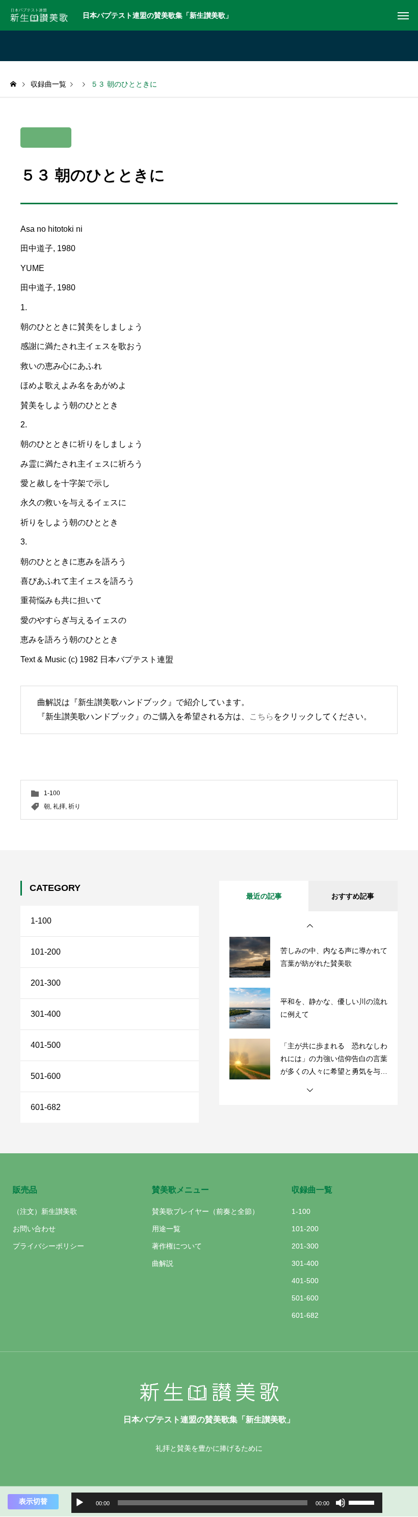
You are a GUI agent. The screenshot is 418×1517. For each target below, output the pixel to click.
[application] (226, 1503)
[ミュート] (340, 1503)
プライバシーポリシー (48, 1246)
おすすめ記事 (352, 896)
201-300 (46, 983)
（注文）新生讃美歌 (45, 1211)
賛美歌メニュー (180, 1189)
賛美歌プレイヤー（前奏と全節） (205, 1211)
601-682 (46, 1107)
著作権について (177, 1246)
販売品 (25, 1189)
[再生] (79, 1503)
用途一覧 (166, 1229)
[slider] (363, 1502)
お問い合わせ (34, 1229)
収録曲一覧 (312, 1189)
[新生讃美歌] (42, 15)
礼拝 (59, 806)
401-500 (46, 1045)
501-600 (46, 1076)
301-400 (46, 1014)
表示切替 (33, 1501)
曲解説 (162, 1263)
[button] (310, 926)
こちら (261, 716)
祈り (74, 806)
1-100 (52, 793)
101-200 (46, 951)
